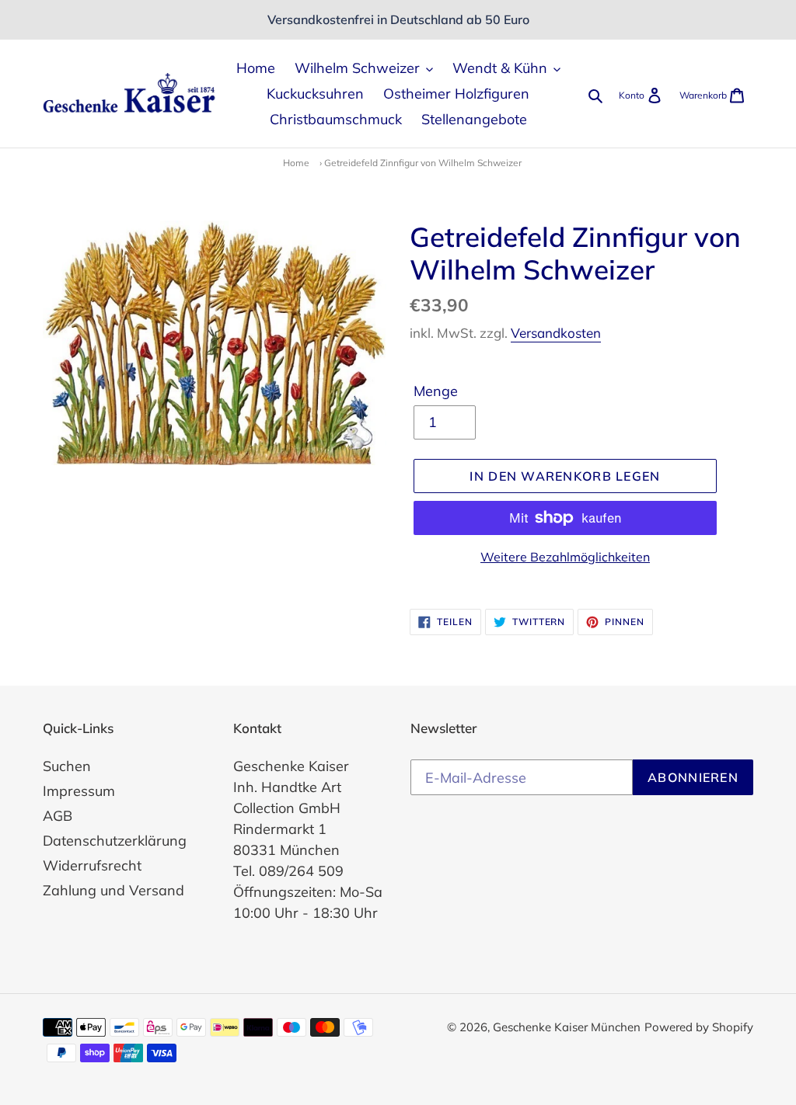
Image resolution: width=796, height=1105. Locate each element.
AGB (57, 816)
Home (296, 163)
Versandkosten (556, 333)
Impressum (79, 791)
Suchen (67, 766)
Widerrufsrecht (92, 865)
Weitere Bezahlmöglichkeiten (565, 557)
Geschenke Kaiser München (567, 1027)
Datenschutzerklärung (115, 841)
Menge (436, 391)
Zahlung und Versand (113, 890)
